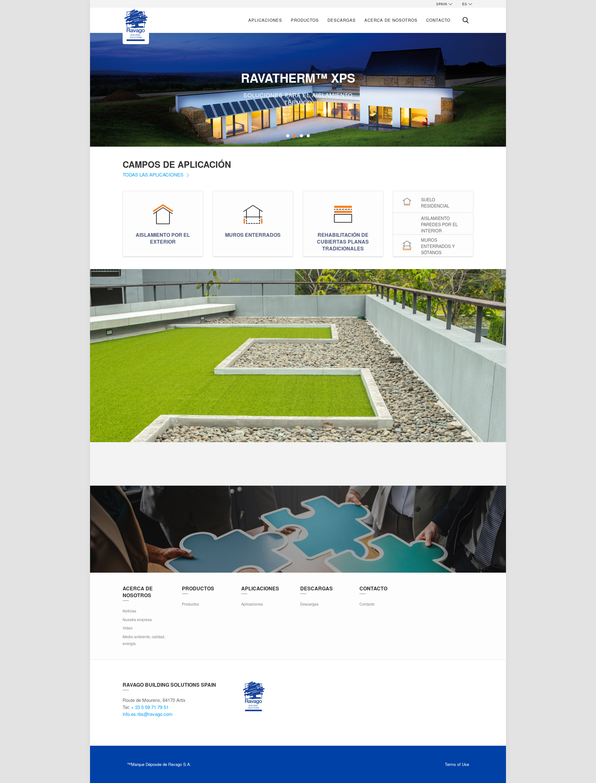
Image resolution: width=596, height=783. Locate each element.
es (464, 3)
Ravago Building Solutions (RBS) (253, 696)
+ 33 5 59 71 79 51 (150, 707)
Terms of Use (457, 764)
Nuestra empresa (137, 619)
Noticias (129, 610)
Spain (441, 3)
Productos (305, 20)
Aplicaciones (265, 20)
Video (128, 627)
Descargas (341, 20)
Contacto (438, 20)
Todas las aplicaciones (154, 174)
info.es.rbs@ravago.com (148, 714)
